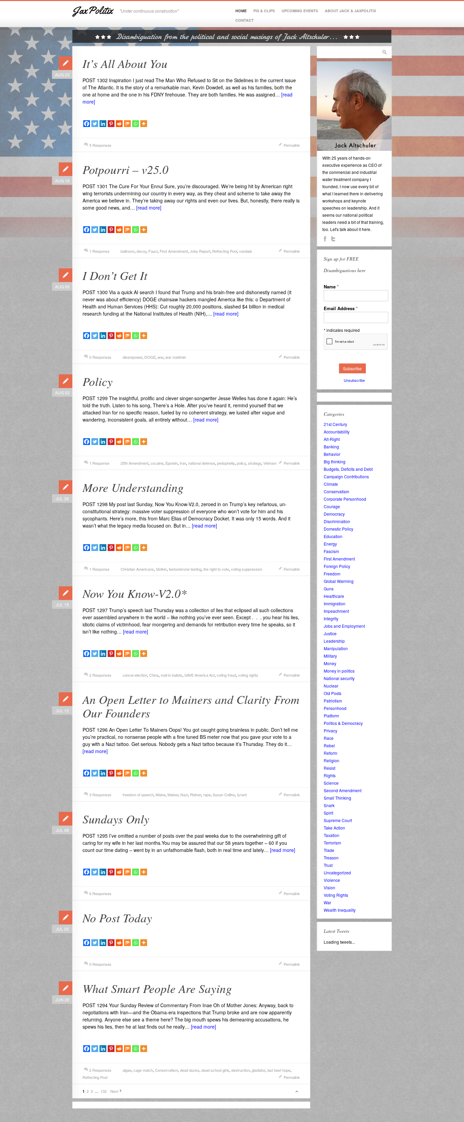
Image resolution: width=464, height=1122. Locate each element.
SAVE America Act (199, 675)
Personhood (335, 708)
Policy (98, 381)
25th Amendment (134, 463)
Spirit (328, 813)
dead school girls (215, 1070)
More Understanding (133, 487)
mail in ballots (171, 675)
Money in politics (339, 671)
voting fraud (226, 675)
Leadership (334, 641)
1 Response (99, 251)
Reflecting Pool (224, 251)
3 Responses (100, 794)
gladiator (258, 1070)
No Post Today (117, 917)
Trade (329, 850)
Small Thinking (337, 798)
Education (333, 536)
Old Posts (332, 693)
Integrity (331, 618)
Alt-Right (332, 439)
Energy (330, 544)
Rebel (329, 745)
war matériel (175, 357)
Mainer (172, 794)
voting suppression (246, 569)
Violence (332, 880)
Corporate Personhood (345, 499)
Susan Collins (224, 794)
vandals (245, 251)
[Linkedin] (103, 123)
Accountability (337, 431)
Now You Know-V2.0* (135, 593)
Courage (332, 506)
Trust (328, 865)
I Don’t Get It (115, 275)
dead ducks (189, 1070)
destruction (240, 1070)
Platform (331, 715)
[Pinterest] (111, 123)
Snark (329, 805)
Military (330, 656)
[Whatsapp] (135, 123)
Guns (329, 588)
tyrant (242, 794)
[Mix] (127, 123)
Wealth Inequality (340, 910)
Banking (331, 446)
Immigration (334, 603)
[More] (143, 123)
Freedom (332, 573)
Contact (244, 20)
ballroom (128, 251)
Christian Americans (137, 569)
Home (241, 10)
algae (127, 1070)
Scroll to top (296, 1091)
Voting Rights (336, 895)
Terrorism (332, 842)
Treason (331, 857)
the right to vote (216, 569)
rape (207, 794)
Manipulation (336, 648)
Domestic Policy (338, 529)
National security (339, 678)
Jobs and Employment (344, 626)
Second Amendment (342, 790)
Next (114, 1091)
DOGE (150, 357)
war (160, 357)
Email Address (341, 308)
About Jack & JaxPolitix (350, 10)
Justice (330, 633)
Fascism (331, 551)
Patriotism (333, 701)
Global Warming (339, 581)
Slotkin (161, 569)
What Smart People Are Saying (157, 988)
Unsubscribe (354, 380)
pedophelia (226, 463)
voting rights (248, 675)
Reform (330, 753)
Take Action (334, 828)
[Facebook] (86, 123)
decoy (141, 251)
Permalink (292, 145)
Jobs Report (200, 251)
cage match (143, 1070)
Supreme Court (338, 820)
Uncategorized (337, 872)
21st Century (335, 424)
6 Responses (100, 893)
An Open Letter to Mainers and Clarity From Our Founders (191, 705)
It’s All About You (125, 63)
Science (331, 783)
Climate (331, 484)
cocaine (156, 463)
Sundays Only (116, 818)
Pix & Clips (264, 10)
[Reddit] (119, 123)
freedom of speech (138, 794)
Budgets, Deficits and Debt (348, 469)
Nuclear (331, 686)
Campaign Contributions (346, 476)
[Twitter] (94, 123)
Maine (160, 794)
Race (329, 738)
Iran (183, 463)
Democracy (334, 514)
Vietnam (269, 463)
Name (331, 286)
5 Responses (100, 145)
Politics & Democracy (343, 723)
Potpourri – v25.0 (125, 169)
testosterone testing (185, 569)
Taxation (331, 835)
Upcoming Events (300, 10)
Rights (330, 775)
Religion (331, 760)
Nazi (184, 794)
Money (330, 663)
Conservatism (166, 1070)
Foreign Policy (337, 566)
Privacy (330, 730)
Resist (329, 768)
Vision (329, 887)
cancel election (135, 675)
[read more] (148, 207)
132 (104, 1091)
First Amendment (174, 251)
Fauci (153, 251)
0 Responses (100, 357)
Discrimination (337, 521)
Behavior (332, 454)
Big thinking (334, 461)
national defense (201, 463)
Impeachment (336, 611)
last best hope (278, 1070)
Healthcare (334, 596)
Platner (195, 794)
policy (241, 463)
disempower (132, 357)
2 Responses (100, 675)
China (154, 675)
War (327, 902)
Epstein (171, 463)
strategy (254, 463)
